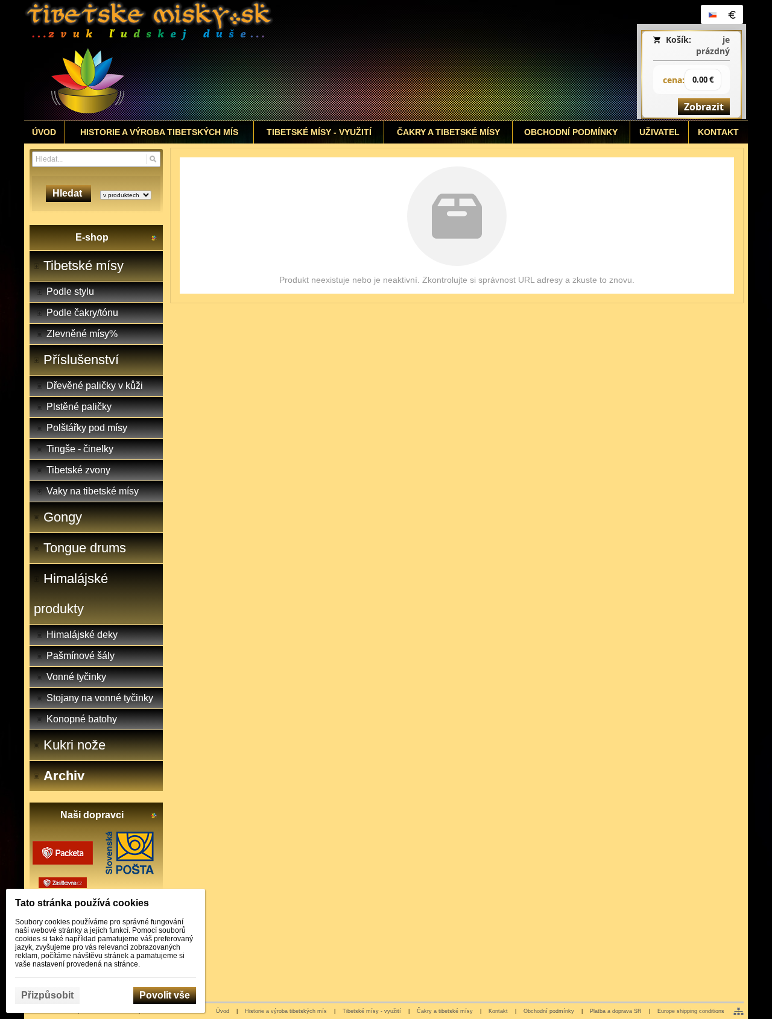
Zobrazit (704, 106)
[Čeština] (712, 14)
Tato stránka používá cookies (82, 903)
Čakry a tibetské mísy (445, 1011)
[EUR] (731, 14)
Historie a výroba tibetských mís (286, 1011)
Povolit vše (164, 995)
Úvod (222, 1011)
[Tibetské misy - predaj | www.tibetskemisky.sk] (296, 60)
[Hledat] (152, 159)
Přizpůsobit (47, 995)
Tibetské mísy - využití (372, 1011)
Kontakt (498, 1011)
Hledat (68, 193)
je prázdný (713, 45)
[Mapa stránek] (738, 1011)
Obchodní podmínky (549, 1011)
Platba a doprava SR (616, 1011)
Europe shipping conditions (690, 1011)
